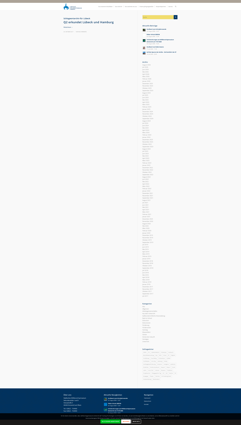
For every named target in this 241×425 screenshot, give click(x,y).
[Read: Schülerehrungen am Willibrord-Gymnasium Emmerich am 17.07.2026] (144, 40)
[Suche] (175, 6)
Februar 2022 (146, 188)
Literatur (157, 370)
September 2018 (147, 268)
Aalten (144, 352)
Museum (163, 370)
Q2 (166, 373)
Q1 (163, 373)
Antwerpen (164, 352)
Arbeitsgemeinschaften (149, 311)
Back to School (147, 318)
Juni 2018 (145, 273)
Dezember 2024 (147, 111)
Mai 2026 (145, 72)
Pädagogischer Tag (156, 373)
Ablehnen (126, 421)
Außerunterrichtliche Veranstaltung (153, 316)
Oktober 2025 (147, 88)
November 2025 (147, 86)
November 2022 (147, 170)
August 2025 (146, 93)
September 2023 (147, 146)
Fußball (168, 358)
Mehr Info (136, 421)
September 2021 (147, 198)
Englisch (173, 355)
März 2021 (145, 212)
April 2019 (145, 252)
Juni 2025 (145, 97)
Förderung (145, 325)
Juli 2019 (145, 245)
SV (175, 373)
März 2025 (145, 104)
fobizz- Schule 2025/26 (153, 34)
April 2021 (145, 210)
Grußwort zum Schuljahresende (156, 29)
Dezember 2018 (147, 261)
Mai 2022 (145, 181)
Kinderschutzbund (154, 367)
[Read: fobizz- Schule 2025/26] (144, 35)
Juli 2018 (145, 270)
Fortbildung (146, 358)
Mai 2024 (145, 128)
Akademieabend (155, 352)
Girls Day (153, 361)
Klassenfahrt (146, 332)
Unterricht (145, 341)
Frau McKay (154, 358)
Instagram (166, 364)
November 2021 (147, 196)
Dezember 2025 (147, 83)
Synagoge (145, 376)
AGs (143, 306)
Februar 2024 (146, 135)
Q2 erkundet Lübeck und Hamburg (89, 22)
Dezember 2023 (147, 140)
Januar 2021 (146, 217)
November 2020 (147, 221)
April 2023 (145, 158)
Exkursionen (146, 323)
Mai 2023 (145, 156)
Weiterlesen (67, 27)
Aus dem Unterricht (148, 313)
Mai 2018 (145, 275)
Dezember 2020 (147, 219)
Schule (144, 334)
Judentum (172, 364)
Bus (156, 355)
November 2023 (147, 142)
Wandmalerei (156, 379)
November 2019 (147, 238)
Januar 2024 (146, 137)
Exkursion (145, 320)
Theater (152, 376)
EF (168, 355)
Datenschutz (147, 401)
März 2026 (145, 76)
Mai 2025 (145, 100)
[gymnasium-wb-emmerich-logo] (73, 6)
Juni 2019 (145, 247)
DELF (160, 355)
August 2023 (146, 149)
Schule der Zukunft (148, 337)
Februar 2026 (146, 79)
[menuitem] (105, 6)
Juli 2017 (145, 296)
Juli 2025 (145, 95)
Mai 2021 (145, 207)
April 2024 (145, 130)
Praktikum (169, 370)
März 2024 (145, 132)
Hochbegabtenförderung (149, 364)
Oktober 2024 (147, 116)
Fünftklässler (146, 361)
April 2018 (145, 277)
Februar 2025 (146, 107)
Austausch (170, 352)
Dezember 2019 (147, 235)
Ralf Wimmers (82, 32)
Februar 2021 (146, 214)
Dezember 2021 (147, 193)
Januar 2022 (146, 191)
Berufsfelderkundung (148, 355)
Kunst (173, 367)
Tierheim (157, 376)
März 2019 (145, 254)
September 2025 (147, 90)
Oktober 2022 (147, 172)
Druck (164, 355)
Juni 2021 (145, 205)
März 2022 (145, 186)
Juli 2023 (145, 151)
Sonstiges (145, 339)
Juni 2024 (145, 125)
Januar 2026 (146, 81)
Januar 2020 (146, 233)
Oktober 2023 (147, 144)
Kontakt (146, 404)
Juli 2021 (145, 203)
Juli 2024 (145, 123)
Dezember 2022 (147, 168)
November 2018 (147, 263)
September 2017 (147, 294)
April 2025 (145, 102)
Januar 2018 (146, 284)
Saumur (171, 373)
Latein (144, 370)
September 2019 (147, 242)
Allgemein (145, 309)
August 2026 (146, 65)
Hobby (165, 361)
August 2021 (146, 200)
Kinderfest (145, 367)
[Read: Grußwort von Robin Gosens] (144, 48)
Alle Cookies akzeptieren (110, 421)
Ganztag (145, 330)
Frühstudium (161, 358)
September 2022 (147, 175)
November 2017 (147, 289)
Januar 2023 (146, 165)
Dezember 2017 (147, 287)
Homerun (159, 364)
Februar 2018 (146, 282)
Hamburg (160, 361)
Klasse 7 (168, 367)
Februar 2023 (146, 163)
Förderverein (146, 327)
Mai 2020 (145, 226)
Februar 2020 (146, 231)
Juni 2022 (145, 179)
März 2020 (145, 228)
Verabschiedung (147, 379)
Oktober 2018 (147, 266)
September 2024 (147, 118)
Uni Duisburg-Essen (166, 376)
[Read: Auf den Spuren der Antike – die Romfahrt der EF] (144, 53)
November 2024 (147, 114)
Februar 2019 (146, 256)
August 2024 (146, 121)
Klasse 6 (163, 367)
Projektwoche (146, 373)
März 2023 (145, 160)
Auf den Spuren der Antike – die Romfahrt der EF (161, 52)
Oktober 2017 (147, 291)
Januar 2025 (146, 109)
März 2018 (145, 280)
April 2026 (145, 74)
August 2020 (146, 224)
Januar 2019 (146, 259)
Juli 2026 (145, 67)
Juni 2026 (145, 69)
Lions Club (150, 370)
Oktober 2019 (147, 240)
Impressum (147, 398)
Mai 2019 (145, 249)
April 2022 (145, 184)
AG (149, 352)
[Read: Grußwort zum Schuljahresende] (144, 30)
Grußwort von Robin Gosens (155, 47)
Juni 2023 (145, 153)
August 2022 (146, 177)
